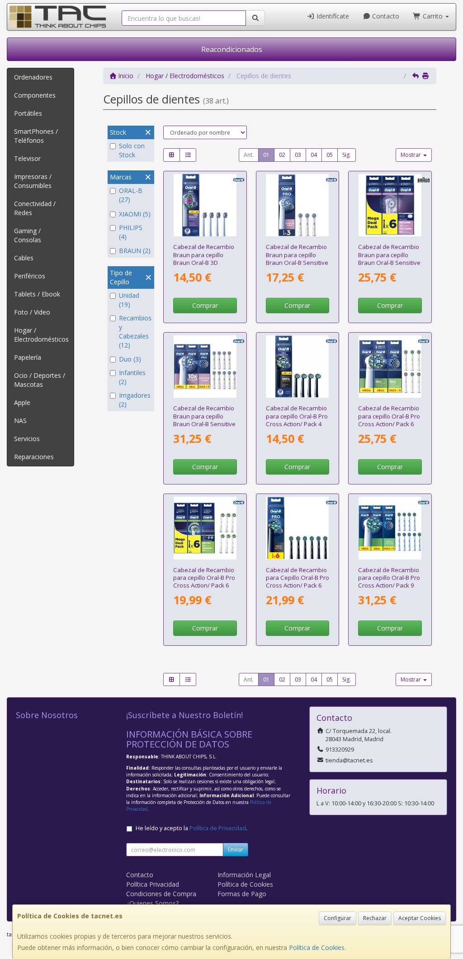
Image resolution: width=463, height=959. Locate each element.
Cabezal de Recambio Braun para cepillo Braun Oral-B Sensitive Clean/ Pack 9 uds (204, 420)
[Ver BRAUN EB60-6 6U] (390, 205)
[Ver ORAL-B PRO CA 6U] (390, 366)
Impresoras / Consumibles (33, 181)
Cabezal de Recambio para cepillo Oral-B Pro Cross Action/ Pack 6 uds (389, 420)
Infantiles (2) (132, 377)
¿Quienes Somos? (152, 903)
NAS (20, 420)
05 (329, 155)
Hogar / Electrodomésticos (41, 334)
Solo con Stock (132, 150)
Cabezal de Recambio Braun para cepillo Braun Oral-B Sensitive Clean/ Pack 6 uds (389, 258)
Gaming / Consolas (27, 235)
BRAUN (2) (135, 250)
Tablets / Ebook (37, 294)
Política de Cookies (317, 947)
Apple (22, 402)
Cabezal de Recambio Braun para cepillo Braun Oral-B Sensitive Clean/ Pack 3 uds (297, 258)
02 (282, 155)
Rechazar (375, 918)
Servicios (27, 438)
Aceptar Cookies (419, 918)
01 (266, 155)
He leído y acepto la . (191, 828)
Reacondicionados (231, 49)
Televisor (27, 158)
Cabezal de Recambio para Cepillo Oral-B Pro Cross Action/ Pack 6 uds (297, 581)
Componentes (35, 95)
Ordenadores (33, 77)
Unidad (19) (129, 300)
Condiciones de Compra (161, 893)
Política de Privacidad (217, 828)
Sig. (346, 155)
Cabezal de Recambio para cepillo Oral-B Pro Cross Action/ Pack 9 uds (389, 581)
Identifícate (332, 16)
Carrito (432, 16)
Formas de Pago (241, 893)
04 (314, 155)
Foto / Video (32, 312)
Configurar (337, 918)
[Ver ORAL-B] (205, 205)
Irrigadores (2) (135, 400)
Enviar (235, 849)
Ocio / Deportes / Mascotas (39, 380)
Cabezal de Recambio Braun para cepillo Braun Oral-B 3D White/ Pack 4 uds (203, 258)
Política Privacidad (152, 884)
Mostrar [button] (411, 155)
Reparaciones (34, 456)
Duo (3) (130, 359)
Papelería (27, 357)
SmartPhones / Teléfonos (36, 136)
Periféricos (29, 276)
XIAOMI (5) (135, 214)
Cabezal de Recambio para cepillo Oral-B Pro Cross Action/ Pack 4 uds (297, 420)
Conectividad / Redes (35, 208)
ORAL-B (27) (130, 195)
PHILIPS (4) (130, 232)
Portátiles (28, 113)
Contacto (384, 16)
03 (298, 155)
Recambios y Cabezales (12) (135, 331)
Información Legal (244, 874)
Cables (23, 258)
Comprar (205, 305)
